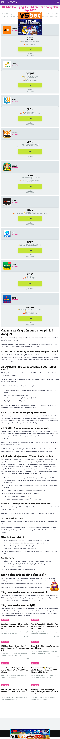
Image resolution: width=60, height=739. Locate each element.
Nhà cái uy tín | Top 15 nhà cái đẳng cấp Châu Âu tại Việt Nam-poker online (14, 692)
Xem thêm (30, 53)
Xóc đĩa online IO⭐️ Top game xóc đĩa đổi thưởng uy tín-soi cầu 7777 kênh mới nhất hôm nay (44, 670)
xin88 (14, 265)
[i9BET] (6, 239)
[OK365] (6, 172)
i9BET (14, 233)
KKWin (14, 133)
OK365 (14, 166)
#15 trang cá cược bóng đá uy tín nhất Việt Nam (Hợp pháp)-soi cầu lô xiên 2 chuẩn (44, 692)
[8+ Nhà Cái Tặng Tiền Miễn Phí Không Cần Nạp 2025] (9, 2)
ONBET (14, 63)
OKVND (15, 298)
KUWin (14, 99)
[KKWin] (6, 139)
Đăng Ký (30, 49)
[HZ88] (6, 207)
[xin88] (6, 271)
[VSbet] (6, 35)
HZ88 (14, 201)
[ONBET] (6, 70)
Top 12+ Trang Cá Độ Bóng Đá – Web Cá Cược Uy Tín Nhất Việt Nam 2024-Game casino (44, 626)
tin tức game (5, 619)
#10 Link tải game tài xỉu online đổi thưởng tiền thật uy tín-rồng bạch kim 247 (15, 648)
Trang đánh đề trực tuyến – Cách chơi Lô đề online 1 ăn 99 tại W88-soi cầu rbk (14, 670)
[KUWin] (6, 106)
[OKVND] (6, 304)
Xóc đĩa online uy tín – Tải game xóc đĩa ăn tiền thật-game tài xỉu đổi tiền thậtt (14, 626)
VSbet (14, 29)
